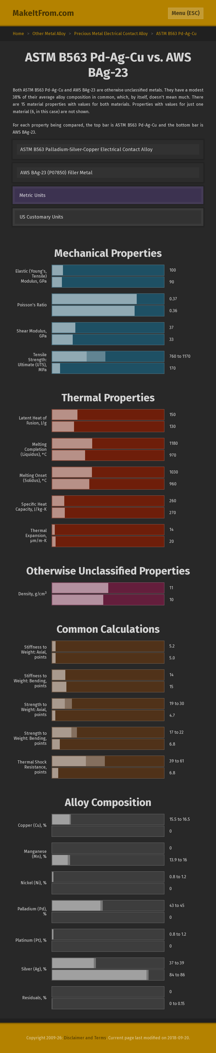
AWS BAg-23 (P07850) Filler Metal (56, 173)
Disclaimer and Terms (85, 1037)
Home (18, 33)
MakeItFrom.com (43, 13)
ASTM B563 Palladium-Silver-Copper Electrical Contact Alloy (86, 149)
